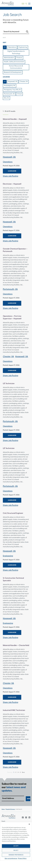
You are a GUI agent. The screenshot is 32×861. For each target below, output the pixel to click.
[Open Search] (26, 4)
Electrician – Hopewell (12, 184)
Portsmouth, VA (10, 289)
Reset (4, 37)
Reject (16, 850)
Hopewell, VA (9, 157)
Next (23, 772)
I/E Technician (9, 384)
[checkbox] (12, 47)
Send (28, 798)
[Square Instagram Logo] (26, 817)
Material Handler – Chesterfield (16, 645)
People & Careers (10, 809)
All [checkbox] (5, 47)
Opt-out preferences (11, 858)
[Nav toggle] (29, 3)
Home (3, 809)
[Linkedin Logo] (29, 817)
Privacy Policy (22, 858)
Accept (16, 846)
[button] (29, 824)
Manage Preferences (16, 855)
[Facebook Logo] (23, 817)
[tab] (16, 176)
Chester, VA (8, 357)
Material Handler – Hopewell (15, 119)
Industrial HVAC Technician (14, 710)
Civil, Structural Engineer (13, 513)
